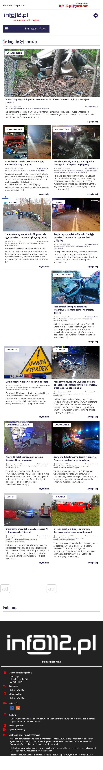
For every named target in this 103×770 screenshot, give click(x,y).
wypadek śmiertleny (80, 172)
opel (18, 389)
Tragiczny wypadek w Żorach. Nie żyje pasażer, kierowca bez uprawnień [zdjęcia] (74, 237)
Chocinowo (62, 466)
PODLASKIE (12, 349)
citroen (70, 538)
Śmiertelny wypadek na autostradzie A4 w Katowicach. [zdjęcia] (27, 530)
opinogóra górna (81, 170)
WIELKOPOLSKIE (14, 53)
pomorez (57, 172)
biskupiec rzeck (16, 466)
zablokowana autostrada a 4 (15, 541)
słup (88, 246)
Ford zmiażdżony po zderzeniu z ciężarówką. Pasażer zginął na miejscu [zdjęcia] (74, 309)
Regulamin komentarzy (17, 729)
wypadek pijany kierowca (37, 170)
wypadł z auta (58, 396)
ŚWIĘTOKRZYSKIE (63, 274)
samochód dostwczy (60, 468)
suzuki (36, 108)
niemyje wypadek (11, 389)
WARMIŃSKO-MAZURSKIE (19, 424)
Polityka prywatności (16, 725)
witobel (40, 108)
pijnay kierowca (92, 170)
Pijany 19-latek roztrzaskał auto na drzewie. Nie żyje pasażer (24, 458)
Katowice (16, 538)
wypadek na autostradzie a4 (15, 540)
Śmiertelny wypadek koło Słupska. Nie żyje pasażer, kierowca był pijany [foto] (26, 236)
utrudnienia (42, 538)
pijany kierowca (32, 243)
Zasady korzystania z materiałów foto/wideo (24, 734)
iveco (23, 466)
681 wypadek (15, 388)
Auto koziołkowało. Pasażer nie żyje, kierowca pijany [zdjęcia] (24, 163)
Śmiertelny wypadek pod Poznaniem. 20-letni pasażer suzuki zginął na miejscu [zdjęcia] (48, 101)
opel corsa (34, 538)
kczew (13, 243)
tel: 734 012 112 (17, 690)
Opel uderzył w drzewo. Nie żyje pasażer (27, 381)
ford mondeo (63, 319)
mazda (62, 170)
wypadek (46, 108)
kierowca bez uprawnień (67, 246)
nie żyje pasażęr (28, 108)
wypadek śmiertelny (11, 245)
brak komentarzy (92, 106)
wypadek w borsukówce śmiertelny (65, 540)
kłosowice (14, 170)
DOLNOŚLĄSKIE (62, 424)
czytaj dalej (92, 121)
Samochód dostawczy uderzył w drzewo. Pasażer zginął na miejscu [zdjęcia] (75, 458)
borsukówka (63, 538)
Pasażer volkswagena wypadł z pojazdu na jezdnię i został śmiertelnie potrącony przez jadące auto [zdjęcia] (75, 384)
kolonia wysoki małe (74, 319)
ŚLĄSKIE (59, 202)
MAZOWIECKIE (62, 129)
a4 (12, 538)
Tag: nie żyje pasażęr (23, 41)
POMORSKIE (12, 202)
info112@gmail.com (35, 28)
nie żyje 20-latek (16, 108)
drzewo (27, 388)
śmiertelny (57, 320)
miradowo (62, 394)
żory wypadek (58, 248)
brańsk (22, 388)
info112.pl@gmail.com (73, 5)
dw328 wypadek (72, 466)
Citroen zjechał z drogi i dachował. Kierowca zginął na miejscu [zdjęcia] (73, 530)
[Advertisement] (51, 763)
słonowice (40, 243)
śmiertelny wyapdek (66, 172)
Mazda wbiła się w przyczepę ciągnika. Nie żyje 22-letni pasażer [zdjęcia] (74, 163)
